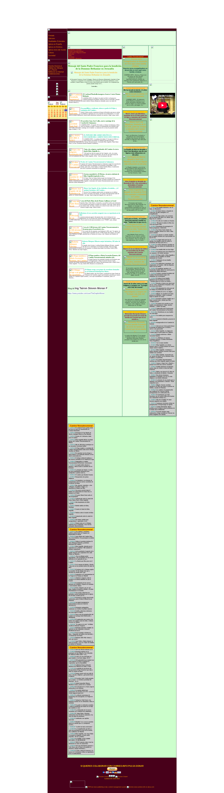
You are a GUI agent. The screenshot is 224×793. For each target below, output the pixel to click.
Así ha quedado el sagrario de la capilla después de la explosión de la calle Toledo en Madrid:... (81, 553)
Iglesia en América (55, 47)
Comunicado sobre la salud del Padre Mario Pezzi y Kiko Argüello (81, 499)
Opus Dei (71, 54)
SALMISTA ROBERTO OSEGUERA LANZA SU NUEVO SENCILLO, (79, 604)
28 (63, 116)
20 (60, 114)
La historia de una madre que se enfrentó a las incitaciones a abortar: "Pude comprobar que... (162, 381)
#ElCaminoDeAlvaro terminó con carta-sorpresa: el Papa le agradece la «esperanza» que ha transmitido (81, 661)
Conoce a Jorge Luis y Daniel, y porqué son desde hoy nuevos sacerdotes (162, 363)
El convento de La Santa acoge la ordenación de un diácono (81, 687)
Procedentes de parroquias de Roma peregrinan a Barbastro (161, 227)
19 (57, 114)
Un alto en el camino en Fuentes (165, 221)
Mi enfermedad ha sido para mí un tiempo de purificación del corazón (162, 288)
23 (49, 116)
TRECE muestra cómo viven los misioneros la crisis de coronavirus (81, 742)
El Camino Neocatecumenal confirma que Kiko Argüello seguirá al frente (162, 360)
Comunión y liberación (75, 58)
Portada (51, 36)
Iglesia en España (55, 44)
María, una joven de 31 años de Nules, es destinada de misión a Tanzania (162, 372)
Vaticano (51, 38)
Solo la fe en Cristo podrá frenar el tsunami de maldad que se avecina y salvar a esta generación (162, 327)
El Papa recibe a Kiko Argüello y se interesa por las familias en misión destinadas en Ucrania (162, 256)
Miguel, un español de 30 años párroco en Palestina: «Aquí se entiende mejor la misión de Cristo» (161, 295)
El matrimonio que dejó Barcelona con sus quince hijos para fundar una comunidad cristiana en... (162, 396)
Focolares (71, 57)
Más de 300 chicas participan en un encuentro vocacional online (81, 445)
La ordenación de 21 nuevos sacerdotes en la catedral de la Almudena (80, 710)
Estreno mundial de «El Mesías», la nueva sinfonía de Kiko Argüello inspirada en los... (101, 175)
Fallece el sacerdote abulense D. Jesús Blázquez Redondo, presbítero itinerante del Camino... (81, 543)
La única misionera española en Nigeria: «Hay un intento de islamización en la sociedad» (162, 246)
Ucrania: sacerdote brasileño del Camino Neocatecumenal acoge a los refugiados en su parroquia (162, 275)
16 (49, 114)
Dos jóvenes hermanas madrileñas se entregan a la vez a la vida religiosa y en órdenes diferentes (161, 376)
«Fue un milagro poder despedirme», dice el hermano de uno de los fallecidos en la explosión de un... (81, 557)
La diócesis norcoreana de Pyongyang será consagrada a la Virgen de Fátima (81, 696)
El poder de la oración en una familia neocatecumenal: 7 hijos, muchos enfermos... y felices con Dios (161, 305)
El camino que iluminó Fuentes (84, 475)
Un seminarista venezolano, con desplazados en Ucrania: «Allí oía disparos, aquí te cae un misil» (162, 265)
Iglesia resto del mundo (57, 50)
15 (65, 112)
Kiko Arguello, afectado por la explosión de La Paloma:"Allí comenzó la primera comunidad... (80, 548)
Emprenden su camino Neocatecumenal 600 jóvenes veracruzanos (80, 462)
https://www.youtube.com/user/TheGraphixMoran (86, 293)
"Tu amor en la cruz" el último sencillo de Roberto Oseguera (81, 625)
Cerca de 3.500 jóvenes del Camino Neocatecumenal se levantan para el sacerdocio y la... (101, 228)
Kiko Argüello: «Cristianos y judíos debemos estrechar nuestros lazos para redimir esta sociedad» (162, 351)
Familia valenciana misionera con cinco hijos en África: (80, 611)
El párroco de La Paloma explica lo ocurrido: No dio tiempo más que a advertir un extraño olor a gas (81, 571)
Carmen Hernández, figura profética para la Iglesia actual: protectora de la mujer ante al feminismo (162, 408)
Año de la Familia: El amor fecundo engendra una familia (161, 400)
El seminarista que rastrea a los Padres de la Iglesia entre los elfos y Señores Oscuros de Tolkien (81, 621)
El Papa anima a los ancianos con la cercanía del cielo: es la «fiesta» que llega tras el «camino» (161, 217)
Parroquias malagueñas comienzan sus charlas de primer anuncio (80, 608)
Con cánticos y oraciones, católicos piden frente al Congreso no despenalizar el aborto (79, 533)
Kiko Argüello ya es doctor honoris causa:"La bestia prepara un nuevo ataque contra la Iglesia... (162, 346)
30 (49, 118)
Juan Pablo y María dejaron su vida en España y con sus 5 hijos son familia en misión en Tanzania (81, 642)
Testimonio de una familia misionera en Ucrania (160, 260)
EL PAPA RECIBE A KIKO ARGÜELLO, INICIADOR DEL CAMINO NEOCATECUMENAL (102, 136)
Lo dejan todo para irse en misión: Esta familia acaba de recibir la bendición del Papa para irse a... (161, 241)
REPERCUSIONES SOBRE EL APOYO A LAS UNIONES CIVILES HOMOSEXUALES (81, 629)
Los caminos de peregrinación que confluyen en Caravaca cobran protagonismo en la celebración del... (161, 391)
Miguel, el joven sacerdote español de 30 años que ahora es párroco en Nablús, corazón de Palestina (162, 386)
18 (54, 114)
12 (57, 112)
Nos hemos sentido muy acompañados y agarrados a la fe (79, 520)
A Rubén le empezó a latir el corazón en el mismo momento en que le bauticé (80, 579)
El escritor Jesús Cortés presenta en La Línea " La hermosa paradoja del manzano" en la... (81, 680)
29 (65, 116)
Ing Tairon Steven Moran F (91, 288)
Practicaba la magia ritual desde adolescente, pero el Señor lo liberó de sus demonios (81, 599)
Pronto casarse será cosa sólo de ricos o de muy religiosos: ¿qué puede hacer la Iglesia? (81, 675)
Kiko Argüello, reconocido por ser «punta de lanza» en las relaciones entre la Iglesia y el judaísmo (162, 356)
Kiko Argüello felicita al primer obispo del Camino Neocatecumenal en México (81, 441)
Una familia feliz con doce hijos (165, 249)
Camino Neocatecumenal (135, 57)
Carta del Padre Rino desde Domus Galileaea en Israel (98, 201)
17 (51, 114)
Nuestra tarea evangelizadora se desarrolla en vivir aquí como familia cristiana (135, 70)
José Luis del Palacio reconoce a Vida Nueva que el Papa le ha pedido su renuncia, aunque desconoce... (81, 747)
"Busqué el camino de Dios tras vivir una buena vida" (162, 223)
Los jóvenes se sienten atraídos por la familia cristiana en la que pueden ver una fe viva (162, 236)
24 (51, 116)
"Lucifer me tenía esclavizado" (84, 726)
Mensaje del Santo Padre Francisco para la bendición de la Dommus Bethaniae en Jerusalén (94, 67)
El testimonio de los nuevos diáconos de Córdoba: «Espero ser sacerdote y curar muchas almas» (81, 584)
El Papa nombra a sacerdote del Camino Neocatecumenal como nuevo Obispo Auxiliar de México (81, 449)
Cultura (51, 53)
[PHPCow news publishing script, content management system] (106, 787)
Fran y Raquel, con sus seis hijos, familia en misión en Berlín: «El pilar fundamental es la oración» (81, 589)
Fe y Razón (52, 70)
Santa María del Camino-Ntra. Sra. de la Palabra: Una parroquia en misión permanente (81, 538)
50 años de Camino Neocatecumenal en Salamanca (97, 162)
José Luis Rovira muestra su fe (84, 649)
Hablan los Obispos (55, 68)
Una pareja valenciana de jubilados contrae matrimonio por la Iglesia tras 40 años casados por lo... (81, 594)
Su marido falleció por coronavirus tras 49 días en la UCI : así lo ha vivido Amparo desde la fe (81, 692)
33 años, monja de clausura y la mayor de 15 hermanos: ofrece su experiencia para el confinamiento (81, 752)
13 (60, 112)
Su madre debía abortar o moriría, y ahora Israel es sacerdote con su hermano (80, 466)
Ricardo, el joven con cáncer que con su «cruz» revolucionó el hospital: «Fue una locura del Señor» (162, 285)
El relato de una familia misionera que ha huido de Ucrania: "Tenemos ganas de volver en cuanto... (160, 280)
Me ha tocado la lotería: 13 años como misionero (135, 91)
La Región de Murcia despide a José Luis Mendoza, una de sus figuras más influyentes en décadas (135, 152)
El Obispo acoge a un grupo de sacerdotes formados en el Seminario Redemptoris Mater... (102, 270)
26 (57, 116)
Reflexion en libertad (56, 72)
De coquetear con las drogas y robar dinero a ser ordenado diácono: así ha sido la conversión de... (81, 454)
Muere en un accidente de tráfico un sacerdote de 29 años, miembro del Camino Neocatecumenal (135, 251)
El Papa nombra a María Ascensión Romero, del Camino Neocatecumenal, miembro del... (104, 256)
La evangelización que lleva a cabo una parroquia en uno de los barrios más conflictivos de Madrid (80, 730)
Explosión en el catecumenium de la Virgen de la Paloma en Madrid (81, 575)
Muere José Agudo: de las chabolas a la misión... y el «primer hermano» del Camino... (101, 189)
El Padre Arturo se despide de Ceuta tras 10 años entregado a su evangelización (161, 212)
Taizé (70, 55)
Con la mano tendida (162, 343)
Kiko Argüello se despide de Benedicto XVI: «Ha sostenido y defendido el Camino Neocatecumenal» (135, 184)
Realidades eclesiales (74, 50)
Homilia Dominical (55, 66)
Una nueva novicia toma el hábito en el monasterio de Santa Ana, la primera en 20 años (80, 492)
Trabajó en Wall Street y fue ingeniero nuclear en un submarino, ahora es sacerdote (81, 701)
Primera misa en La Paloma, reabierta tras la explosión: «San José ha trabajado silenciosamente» (80, 524)
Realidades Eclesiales (56, 41)
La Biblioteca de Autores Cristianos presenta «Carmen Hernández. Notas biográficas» (161, 339)
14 (63, 112)
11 (54, 112)
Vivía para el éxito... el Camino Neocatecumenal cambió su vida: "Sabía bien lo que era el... (135, 220)
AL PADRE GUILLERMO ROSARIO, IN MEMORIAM (79, 739)
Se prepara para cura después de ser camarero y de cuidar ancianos (162, 252)
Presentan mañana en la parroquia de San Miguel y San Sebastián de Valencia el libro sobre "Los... (80, 653)
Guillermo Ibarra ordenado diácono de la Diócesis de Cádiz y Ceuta (80, 665)
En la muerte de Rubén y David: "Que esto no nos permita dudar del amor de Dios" (81, 566)
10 (51, 112)
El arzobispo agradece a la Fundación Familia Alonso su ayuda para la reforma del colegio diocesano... (162, 270)
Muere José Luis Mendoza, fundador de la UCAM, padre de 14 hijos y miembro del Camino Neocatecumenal (135, 116)
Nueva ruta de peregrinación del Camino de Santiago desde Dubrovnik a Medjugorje (81, 616)
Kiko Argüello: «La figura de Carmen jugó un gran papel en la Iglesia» (161, 331)
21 (63, 114)
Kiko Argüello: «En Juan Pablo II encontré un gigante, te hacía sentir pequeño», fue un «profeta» (81, 735)
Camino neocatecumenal (75, 51)
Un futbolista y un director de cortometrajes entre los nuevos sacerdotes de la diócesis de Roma (81, 482)
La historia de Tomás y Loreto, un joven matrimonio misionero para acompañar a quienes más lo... (81, 471)
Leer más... (95, 86)
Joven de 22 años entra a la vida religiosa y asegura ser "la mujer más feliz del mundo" (135, 285)
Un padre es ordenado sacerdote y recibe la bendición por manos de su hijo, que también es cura (81, 706)
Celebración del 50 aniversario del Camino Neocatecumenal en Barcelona (161, 309)
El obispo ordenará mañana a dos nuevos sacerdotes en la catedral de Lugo (81, 458)
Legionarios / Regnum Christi (77, 52)
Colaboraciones (54, 74)
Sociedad (51, 55)
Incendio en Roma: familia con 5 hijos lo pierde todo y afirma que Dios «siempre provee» (162, 300)
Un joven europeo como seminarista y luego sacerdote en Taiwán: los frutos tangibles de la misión (162, 413)
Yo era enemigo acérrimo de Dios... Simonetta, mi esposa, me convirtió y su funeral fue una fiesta (81, 634)
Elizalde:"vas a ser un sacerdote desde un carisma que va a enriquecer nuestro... (81, 723)
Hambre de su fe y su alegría (164, 291)
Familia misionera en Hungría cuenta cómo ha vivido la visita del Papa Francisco (161, 368)
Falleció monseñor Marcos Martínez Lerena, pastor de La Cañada (80, 684)
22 (65, 114)
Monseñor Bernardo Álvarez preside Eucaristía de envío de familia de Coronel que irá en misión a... (135, 316)
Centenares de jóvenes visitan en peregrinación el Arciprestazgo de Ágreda (162, 403)
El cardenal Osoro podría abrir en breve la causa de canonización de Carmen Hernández (81, 429)
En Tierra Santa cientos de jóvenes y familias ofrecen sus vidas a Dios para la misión (161, 231)
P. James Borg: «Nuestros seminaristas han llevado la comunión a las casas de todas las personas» (81, 715)
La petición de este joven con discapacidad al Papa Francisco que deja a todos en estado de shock (81, 670)
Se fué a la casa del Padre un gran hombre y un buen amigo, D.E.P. (80, 657)
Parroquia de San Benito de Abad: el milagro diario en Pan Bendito (80, 433)
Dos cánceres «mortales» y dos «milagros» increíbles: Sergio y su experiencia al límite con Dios (80, 487)
